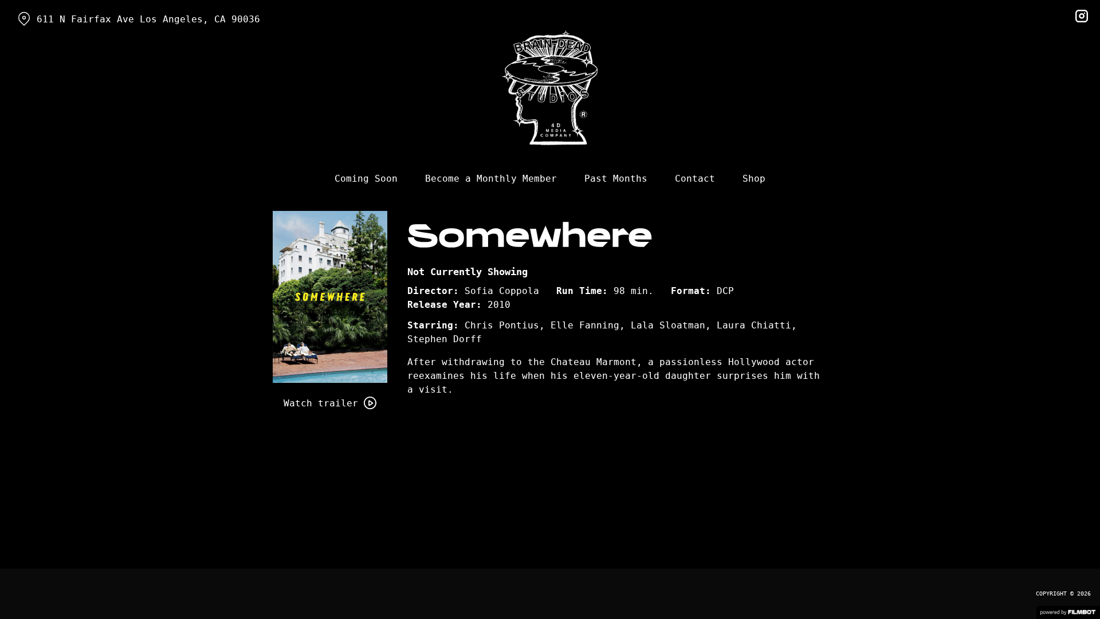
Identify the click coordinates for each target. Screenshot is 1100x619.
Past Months (615, 178)
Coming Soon (366, 178)
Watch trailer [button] (321, 403)
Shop (753, 178)
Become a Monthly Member (491, 178)
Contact (695, 178)
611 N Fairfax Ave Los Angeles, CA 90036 (148, 19)
